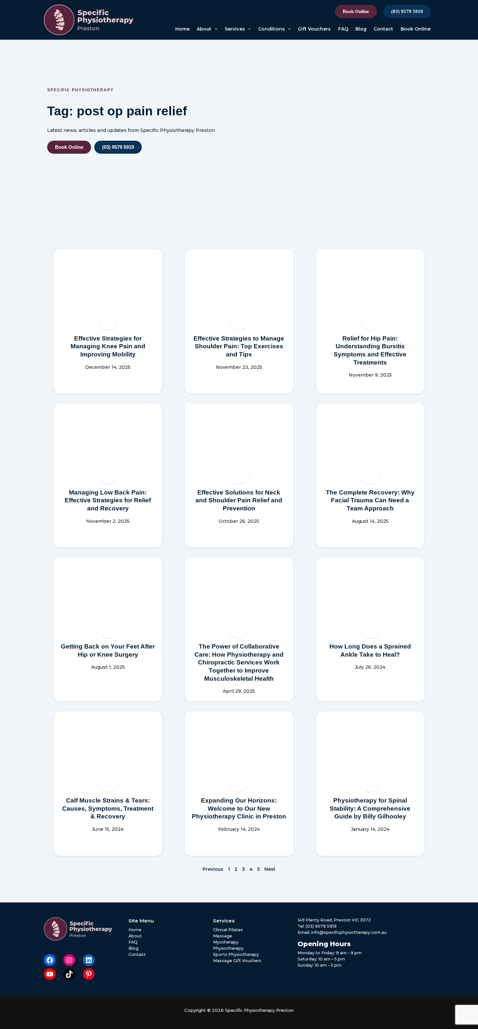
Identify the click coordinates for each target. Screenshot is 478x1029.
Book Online (356, 11)
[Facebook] (50, 960)
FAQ (343, 29)
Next (269, 869)
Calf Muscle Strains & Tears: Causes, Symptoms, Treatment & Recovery (107, 808)
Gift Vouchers (314, 29)
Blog (360, 29)
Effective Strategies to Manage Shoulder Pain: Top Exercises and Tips (238, 346)
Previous (213, 869)
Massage (222, 935)
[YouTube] (50, 974)
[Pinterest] (89, 974)
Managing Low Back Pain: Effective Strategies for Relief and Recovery (108, 500)
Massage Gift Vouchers (237, 960)
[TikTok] (69, 974)
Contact (383, 29)
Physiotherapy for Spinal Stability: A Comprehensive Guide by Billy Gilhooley (370, 808)
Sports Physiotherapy (236, 954)
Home (182, 29)
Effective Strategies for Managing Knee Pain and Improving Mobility (108, 346)
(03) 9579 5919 (407, 11)
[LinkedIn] (89, 960)
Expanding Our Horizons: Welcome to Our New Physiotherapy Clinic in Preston (239, 808)
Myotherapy (225, 942)
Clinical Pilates (228, 929)
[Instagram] (69, 960)
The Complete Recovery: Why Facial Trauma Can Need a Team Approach (370, 500)
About (204, 29)
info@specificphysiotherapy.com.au (349, 932)
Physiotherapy (228, 948)
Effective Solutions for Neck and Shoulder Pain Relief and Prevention (238, 500)
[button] (214, 29)
